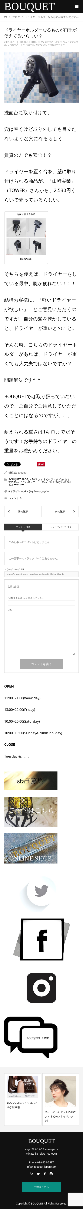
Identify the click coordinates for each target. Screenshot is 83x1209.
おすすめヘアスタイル (55, 41)
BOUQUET (29, 6)
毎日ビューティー (56, 44)
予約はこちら (41, 1187)
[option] (38, 1099)
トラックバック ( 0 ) (60, 527)
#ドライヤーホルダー (36, 491)
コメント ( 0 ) (23, 527)
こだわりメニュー (16, 44)
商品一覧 (30, 44)
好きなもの (41, 44)
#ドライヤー (16, 491)
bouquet (22, 472)
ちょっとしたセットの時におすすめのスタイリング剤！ (38, 1116)
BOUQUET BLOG (28, 41)
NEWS (41, 41)
